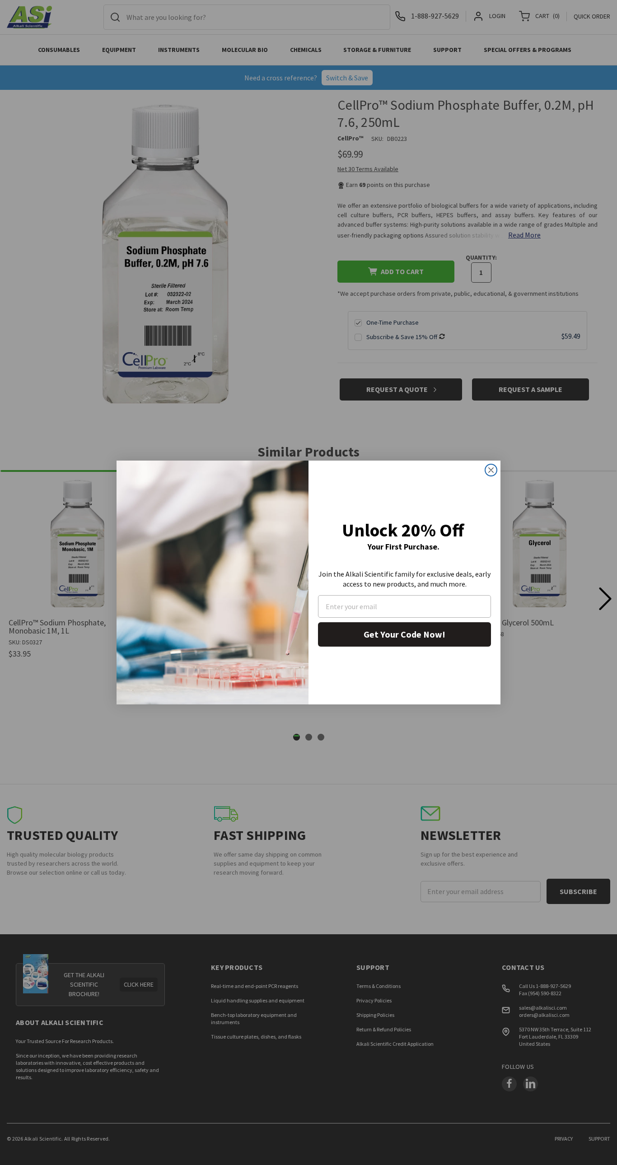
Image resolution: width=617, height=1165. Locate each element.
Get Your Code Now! (404, 634)
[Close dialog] (491, 470)
